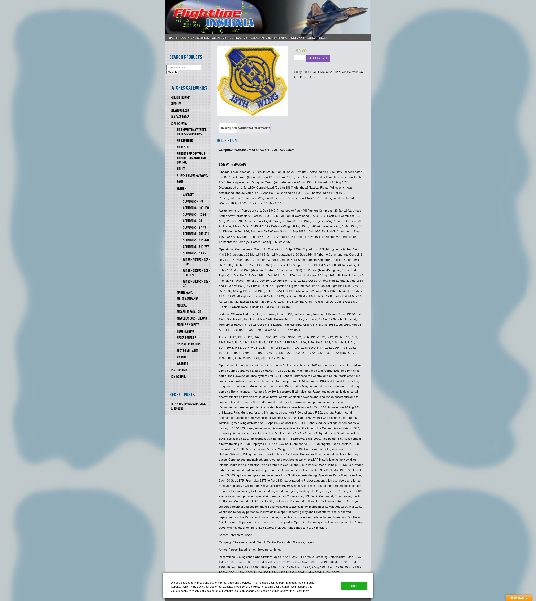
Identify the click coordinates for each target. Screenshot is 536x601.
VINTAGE (181, 357)
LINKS (311, 37)
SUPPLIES (176, 104)
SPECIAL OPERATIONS (189, 344)
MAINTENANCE (185, 292)
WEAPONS (182, 364)
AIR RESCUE (183, 147)
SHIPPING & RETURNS (289, 37)
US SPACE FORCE (180, 117)
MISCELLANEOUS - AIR (189, 312)
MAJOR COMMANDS (187, 299)
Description (229, 127)
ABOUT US (219, 37)
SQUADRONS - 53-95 (194, 253)
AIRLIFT (181, 169)
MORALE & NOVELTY (188, 325)
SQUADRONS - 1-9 (193, 201)
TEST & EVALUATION (188, 351)
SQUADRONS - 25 (192, 221)
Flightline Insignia (268, 20)
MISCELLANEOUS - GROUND (192, 318)
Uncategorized (180, 110)
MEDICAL (182, 305)
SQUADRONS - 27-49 (194, 227)
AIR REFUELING (185, 141)
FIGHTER (181, 188)
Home (173, 37)
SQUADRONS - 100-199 (196, 208)
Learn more (302, 590)
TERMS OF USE (261, 37)
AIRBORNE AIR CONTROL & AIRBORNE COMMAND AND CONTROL (191, 158)
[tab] (228, 128)
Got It (354, 586)
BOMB (180, 182)
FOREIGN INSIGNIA (180, 97)
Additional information (254, 127)
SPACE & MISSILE (186, 338)
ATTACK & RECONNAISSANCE (192, 175)
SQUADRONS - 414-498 (196, 240)
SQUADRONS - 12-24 (194, 214)
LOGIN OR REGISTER (195, 37)
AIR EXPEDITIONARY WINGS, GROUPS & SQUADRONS (192, 132)
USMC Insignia (179, 370)
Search (172, 72)
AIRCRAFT (188, 195)
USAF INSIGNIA (179, 123)
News (323, 37)
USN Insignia (178, 377)
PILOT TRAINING (185, 331)
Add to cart (318, 58)
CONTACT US (238, 37)
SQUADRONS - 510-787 (196, 247)
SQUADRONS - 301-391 (196, 234)
